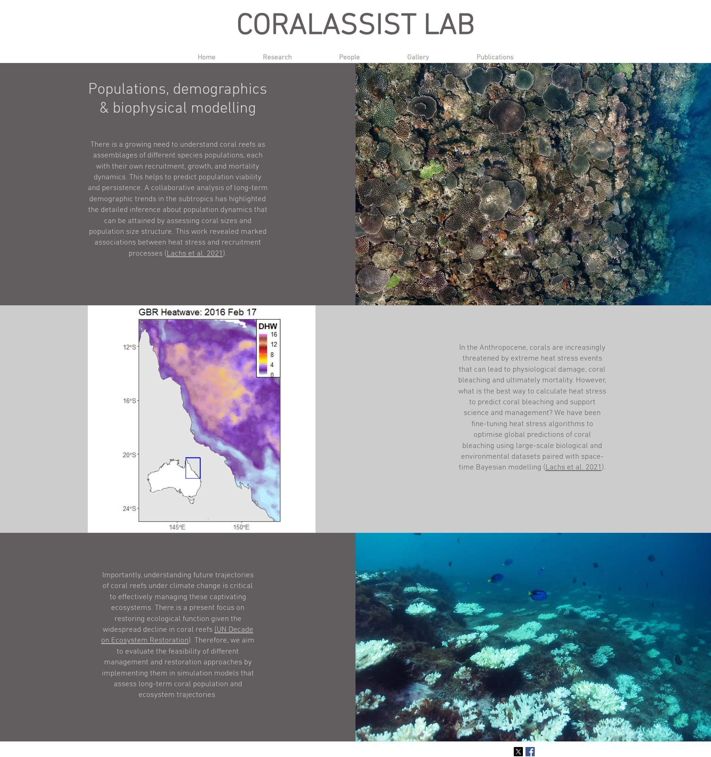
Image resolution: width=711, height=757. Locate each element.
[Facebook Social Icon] (530, 751)
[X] (518, 751)
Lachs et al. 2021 (195, 253)
